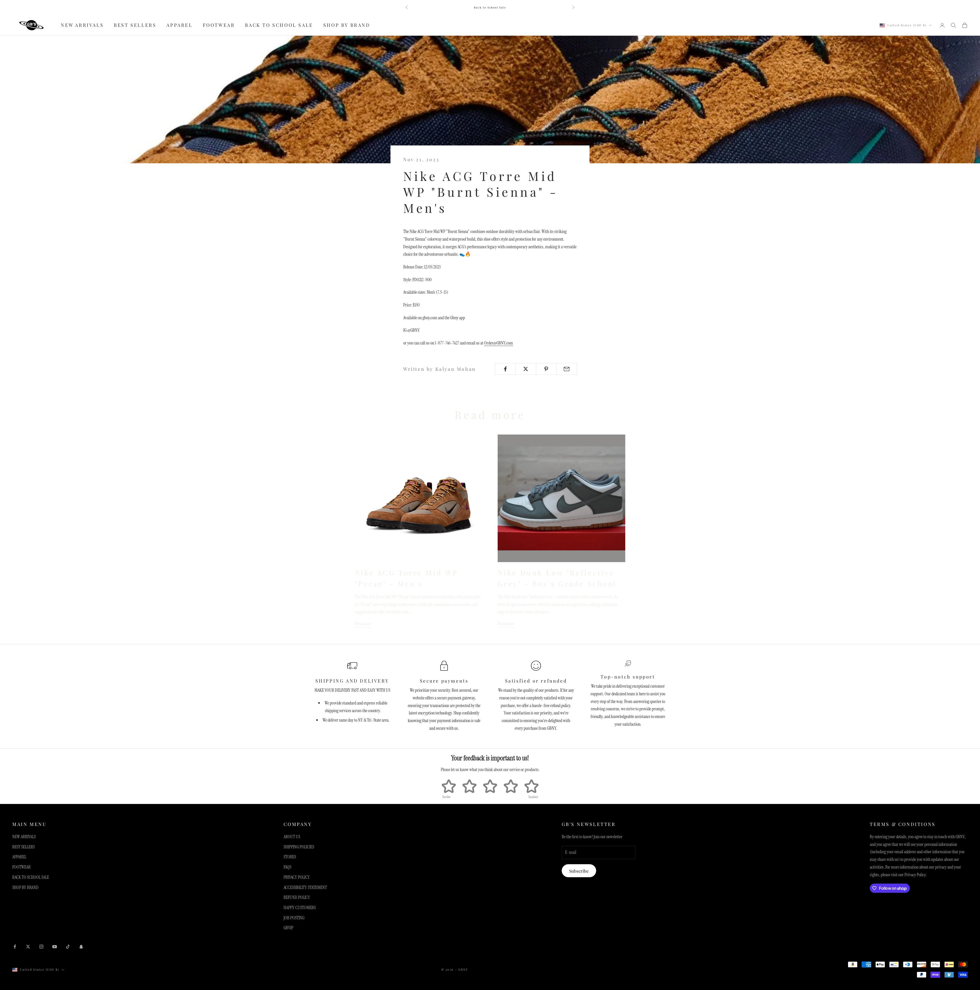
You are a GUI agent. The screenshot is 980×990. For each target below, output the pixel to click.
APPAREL (179, 25)
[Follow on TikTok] (67, 946)
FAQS (287, 867)
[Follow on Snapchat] (81, 946)
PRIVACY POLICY (297, 877)
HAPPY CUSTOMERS (300, 908)
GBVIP (288, 928)
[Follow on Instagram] (41, 946)
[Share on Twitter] (526, 369)
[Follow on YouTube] (54, 946)
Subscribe (579, 871)
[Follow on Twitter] (28, 946)
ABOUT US (292, 837)
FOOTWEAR (219, 25)
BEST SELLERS (135, 25)
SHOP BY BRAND (346, 25)
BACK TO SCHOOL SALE (279, 25)
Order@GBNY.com (498, 343)
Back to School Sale (490, 7)
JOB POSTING (294, 918)
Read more (363, 624)
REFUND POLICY (297, 897)
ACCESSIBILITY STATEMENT (305, 887)
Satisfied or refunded (536, 681)
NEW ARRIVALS (82, 25)
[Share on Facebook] (505, 369)
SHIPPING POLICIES (299, 847)
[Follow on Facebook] (14, 946)
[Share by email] (567, 369)
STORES (290, 857)
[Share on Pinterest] (546, 369)
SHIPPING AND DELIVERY (352, 681)
